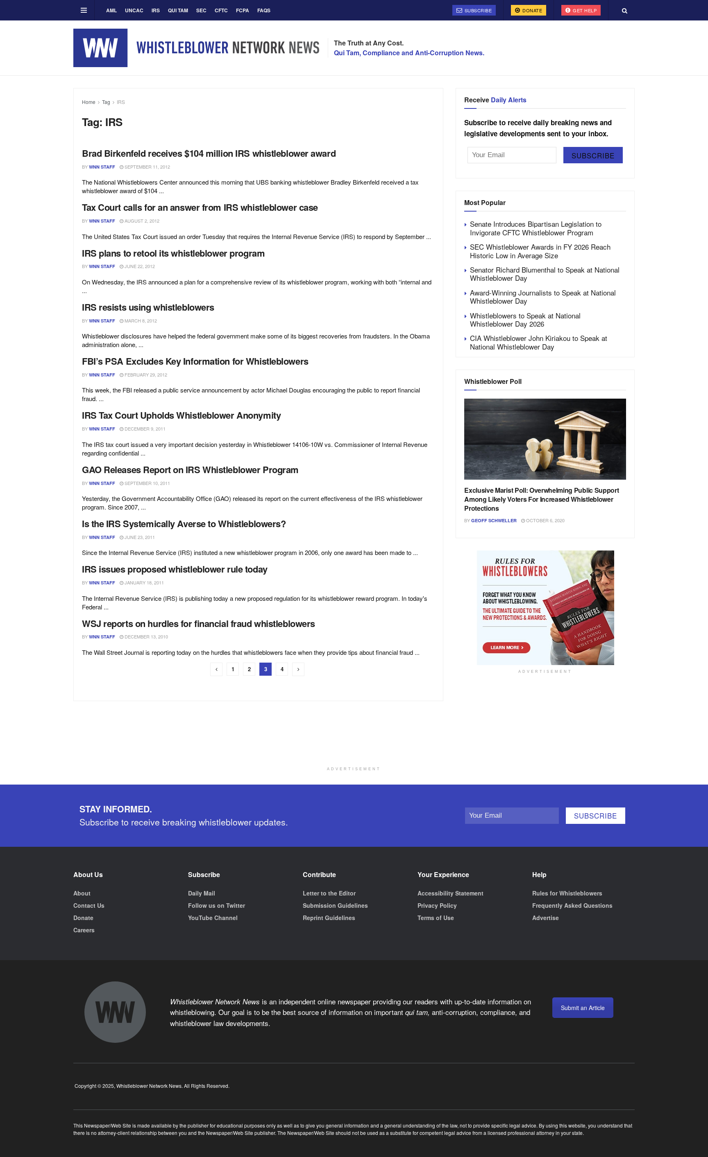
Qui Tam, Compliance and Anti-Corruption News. (409, 52)
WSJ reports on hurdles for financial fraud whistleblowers (198, 623)
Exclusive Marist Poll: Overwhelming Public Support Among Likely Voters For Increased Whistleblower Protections (541, 499)
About (82, 893)
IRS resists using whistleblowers (148, 306)
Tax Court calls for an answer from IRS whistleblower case (200, 207)
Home (88, 101)
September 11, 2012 (146, 166)
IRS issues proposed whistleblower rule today (175, 568)
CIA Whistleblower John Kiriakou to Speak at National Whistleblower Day (538, 342)
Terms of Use (436, 917)
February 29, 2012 (145, 374)
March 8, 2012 (140, 320)
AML (111, 10)
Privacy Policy (437, 905)
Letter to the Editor (329, 893)
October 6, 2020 (545, 520)
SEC (201, 10)
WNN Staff (102, 167)
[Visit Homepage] (196, 48)
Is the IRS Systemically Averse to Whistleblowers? (184, 523)
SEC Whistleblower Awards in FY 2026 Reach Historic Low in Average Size (540, 250)
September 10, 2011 (146, 483)
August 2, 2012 (141, 220)
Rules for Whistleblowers (567, 893)
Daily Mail (201, 893)
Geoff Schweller (494, 520)
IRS (156, 10)
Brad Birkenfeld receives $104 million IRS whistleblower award (209, 153)
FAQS (263, 10)
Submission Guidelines (335, 905)
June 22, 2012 (139, 266)
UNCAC (134, 10)
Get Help (584, 10)
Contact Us (88, 905)
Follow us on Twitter (216, 905)
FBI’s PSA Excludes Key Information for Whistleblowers (195, 361)
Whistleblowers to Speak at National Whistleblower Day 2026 (525, 319)
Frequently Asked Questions (572, 905)
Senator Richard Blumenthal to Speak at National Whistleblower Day (545, 273)
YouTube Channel (213, 917)
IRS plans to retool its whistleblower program (173, 252)
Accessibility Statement (450, 893)
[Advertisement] (354, 742)
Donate (531, 10)
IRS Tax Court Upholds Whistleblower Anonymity (181, 415)
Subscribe (477, 10)
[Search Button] (624, 10)
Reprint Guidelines (329, 917)
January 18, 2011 (143, 582)
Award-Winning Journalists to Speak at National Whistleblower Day (543, 296)
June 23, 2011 (139, 537)
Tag (106, 101)
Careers (84, 930)
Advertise (545, 917)
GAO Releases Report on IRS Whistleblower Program (190, 469)
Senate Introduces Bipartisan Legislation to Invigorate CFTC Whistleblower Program (535, 228)
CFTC (221, 10)
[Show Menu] (84, 10)
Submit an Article (583, 1008)
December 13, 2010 (145, 636)
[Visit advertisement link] (545, 607)
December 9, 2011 (144, 428)
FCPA (242, 10)
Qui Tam (178, 10)
